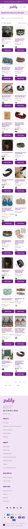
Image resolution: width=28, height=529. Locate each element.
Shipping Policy (7, 460)
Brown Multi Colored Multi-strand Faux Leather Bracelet (19, 68)
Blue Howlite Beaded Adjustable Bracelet (6, 96)
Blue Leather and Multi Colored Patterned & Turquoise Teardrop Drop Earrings (7, 209)
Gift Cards (6, 501)
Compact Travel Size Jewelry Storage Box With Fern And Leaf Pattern (19, 242)
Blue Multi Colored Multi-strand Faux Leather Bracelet (6, 68)
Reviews (5, 494)
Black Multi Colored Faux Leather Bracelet (20, 153)
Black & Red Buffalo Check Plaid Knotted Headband (19, 124)
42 (15, 382)
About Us (6, 418)
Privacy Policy (7, 433)
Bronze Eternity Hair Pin (7, 152)
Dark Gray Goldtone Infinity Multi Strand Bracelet (6, 242)
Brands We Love (7, 490)
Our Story (5, 422)
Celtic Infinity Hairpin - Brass (7, 39)
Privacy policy (22, 523)
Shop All (5, 497)
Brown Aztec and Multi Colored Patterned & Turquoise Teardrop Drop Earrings (7, 330)
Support (5, 442)
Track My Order (7, 453)
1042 (18, 385)
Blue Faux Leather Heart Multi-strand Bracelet (7, 299)
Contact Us (6, 450)
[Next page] (22, 385)
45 (5, 385)
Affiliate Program (7, 477)
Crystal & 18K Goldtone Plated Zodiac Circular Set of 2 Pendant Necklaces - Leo (7, 124)
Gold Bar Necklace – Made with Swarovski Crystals (7, 362)
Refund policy (14, 523)
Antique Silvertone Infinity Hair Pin (6, 271)
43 (20, 382)
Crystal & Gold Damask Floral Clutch (20, 208)
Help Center (6, 446)
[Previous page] (3, 382)
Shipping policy (19, 525)
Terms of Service (7, 429)
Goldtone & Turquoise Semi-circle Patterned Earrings (20, 181)
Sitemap (5, 436)
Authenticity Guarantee (9, 457)
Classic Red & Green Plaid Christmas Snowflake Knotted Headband (19, 363)
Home (2, 18)
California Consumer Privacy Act (12, 426)
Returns (5, 464)
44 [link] (24, 382)
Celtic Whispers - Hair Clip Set (20, 299)
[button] (3, 7)
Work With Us (7, 473)
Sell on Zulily (6, 481)
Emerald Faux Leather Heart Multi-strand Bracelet (20, 40)
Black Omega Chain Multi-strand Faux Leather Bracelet (19, 271)
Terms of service (10, 525)
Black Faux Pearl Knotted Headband (7, 180)
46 (9, 385)
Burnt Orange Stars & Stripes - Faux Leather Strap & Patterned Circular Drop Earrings (20, 330)
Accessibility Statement (9, 467)
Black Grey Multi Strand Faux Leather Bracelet (20, 96)
